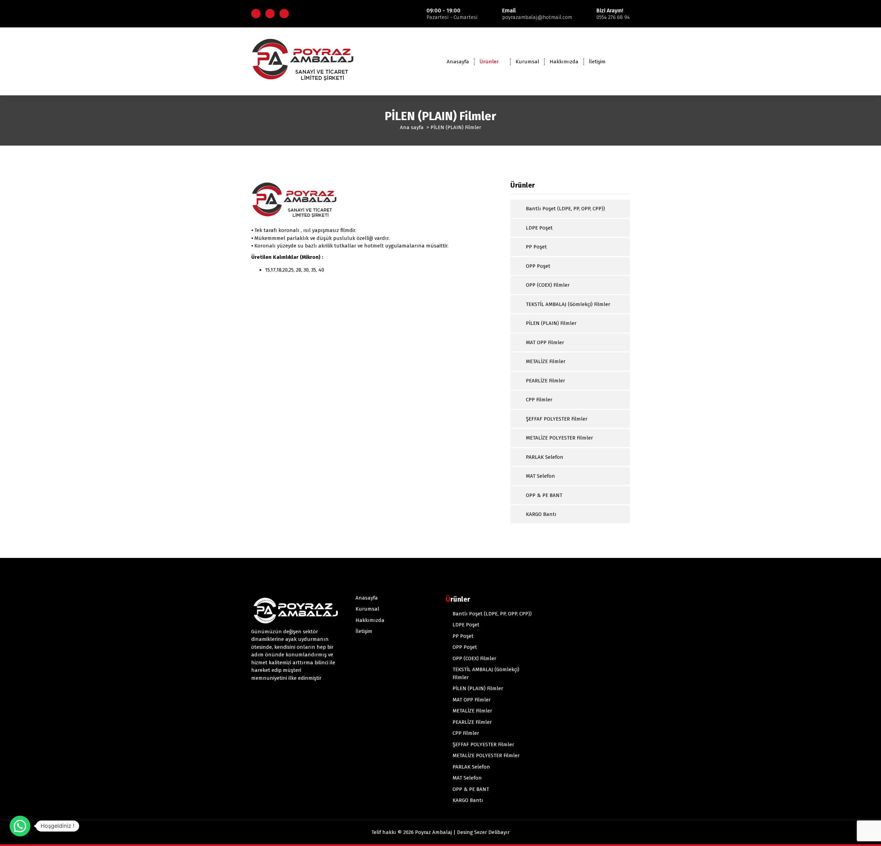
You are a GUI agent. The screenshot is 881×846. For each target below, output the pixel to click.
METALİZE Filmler (545, 361)
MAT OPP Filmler (545, 342)
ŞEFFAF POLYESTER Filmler (556, 419)
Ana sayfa (412, 127)
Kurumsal (527, 62)
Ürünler (489, 62)
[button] (20, 826)
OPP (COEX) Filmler (548, 285)
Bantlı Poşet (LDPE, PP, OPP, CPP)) (565, 208)
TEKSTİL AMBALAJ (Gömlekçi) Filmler (568, 304)
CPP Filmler (539, 399)
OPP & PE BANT (544, 495)
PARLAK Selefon (544, 457)
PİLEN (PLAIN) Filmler (551, 323)
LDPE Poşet (539, 228)
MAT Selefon (540, 476)
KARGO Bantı (541, 514)
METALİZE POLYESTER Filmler (559, 438)
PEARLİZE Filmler (545, 381)
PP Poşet (536, 247)
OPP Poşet (538, 266)
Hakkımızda (564, 62)
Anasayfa (458, 62)
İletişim (597, 62)
